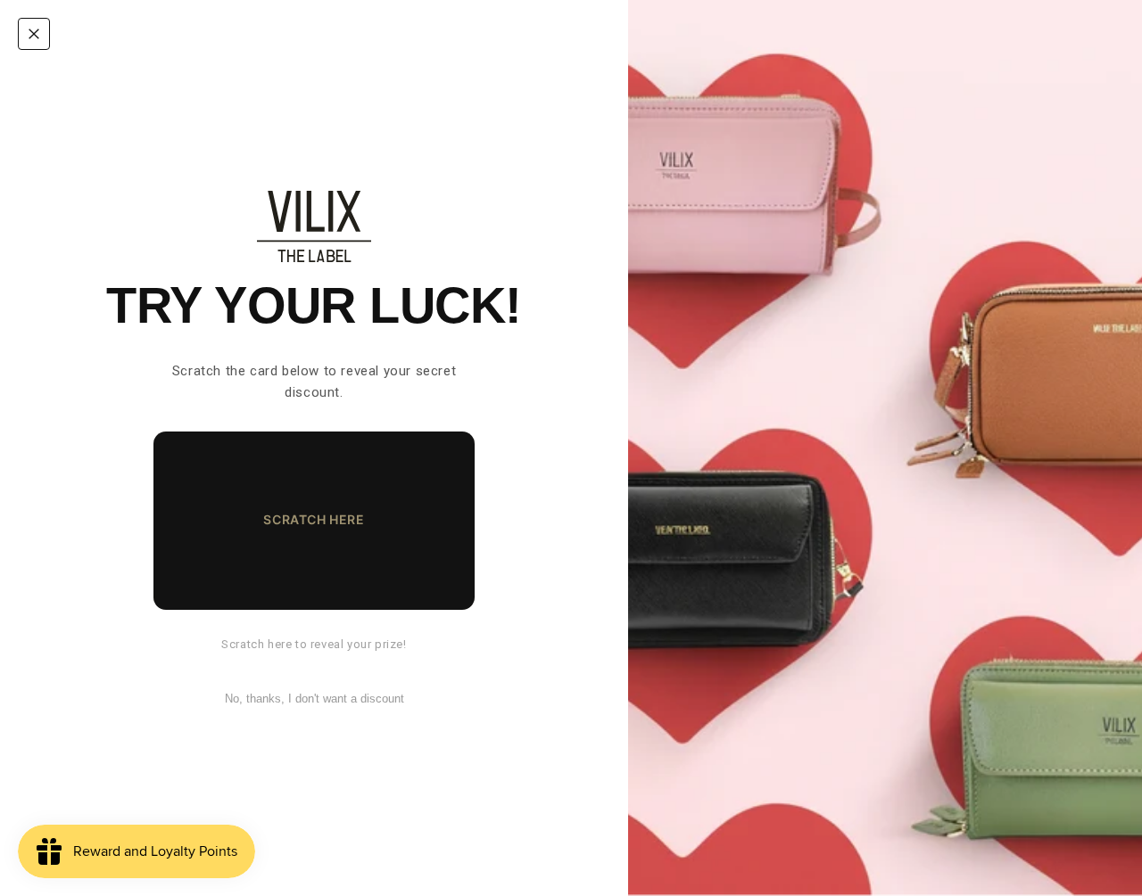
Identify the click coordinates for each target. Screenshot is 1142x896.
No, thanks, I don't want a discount (314, 698)
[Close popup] (34, 34)
